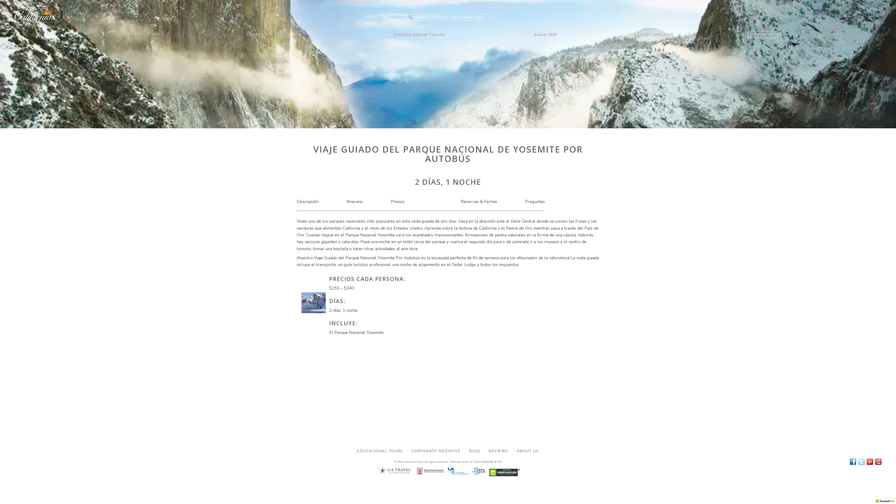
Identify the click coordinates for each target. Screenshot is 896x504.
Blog (474, 451)
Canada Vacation (266, 34)
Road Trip (545, 34)
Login (873, 16)
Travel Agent (818, 16)
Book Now (763, 34)
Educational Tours (380, 451)
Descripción (307, 202)
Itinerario (354, 202)
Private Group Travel (419, 34)
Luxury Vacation (653, 34)
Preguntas (535, 202)
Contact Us (849, 16)
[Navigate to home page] (34, 24)
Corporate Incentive (436, 451)
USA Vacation (144, 34)
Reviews (498, 451)
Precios (398, 202)
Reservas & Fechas (479, 202)
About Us (528, 451)
